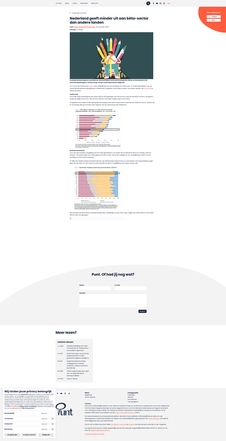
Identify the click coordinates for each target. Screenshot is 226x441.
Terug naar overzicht (79, 13)
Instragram (115, 424)
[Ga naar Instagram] (160, 3)
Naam (81, 285)
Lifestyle (130, 397)
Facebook (122, 424)
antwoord (147, 88)
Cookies (101, 434)
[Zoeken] (148, 3)
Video (75, 3)
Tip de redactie (90, 397)
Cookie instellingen (91, 434)
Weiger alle (46, 435)
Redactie (94, 3)
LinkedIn (131, 424)
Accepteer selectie (29, 435)
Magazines (88, 395)
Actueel (59, 3)
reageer (214, 17)
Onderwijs (131, 395)
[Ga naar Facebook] (153, 3)
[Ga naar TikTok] (164, 3)
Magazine (84, 3)
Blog (67, 3)
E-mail (117, 285)
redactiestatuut (153, 418)
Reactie (82, 293)
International (132, 399)
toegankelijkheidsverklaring (99, 430)
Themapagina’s (133, 402)
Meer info (44, 413)
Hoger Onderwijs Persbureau (84, 27)
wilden (91, 86)
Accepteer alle (12, 435)
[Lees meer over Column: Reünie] (74, 378)
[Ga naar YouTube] (157, 3)
